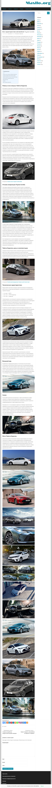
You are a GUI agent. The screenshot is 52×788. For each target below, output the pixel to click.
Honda (38, 27)
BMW (38, 21)
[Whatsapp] (17, 723)
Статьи (10, 8)
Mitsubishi (39, 36)
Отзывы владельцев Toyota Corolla (9, 75)
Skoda (38, 47)
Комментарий (5, 742)
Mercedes (39, 34)
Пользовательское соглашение (8, 776)
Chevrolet (39, 23)
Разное (21, 8)
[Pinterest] (11, 723)
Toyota (5, 726)
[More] (27, 723)
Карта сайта (4, 773)
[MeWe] (13, 723)
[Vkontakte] (25, 723)
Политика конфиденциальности (9, 778)
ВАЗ (38, 58)
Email (3, 762)
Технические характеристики (8, 78)
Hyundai (39, 29)
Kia (37, 31)
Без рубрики (40, 57)
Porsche (39, 44)
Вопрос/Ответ (29, 8)
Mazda (38, 32)
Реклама (4, 781)
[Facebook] (3, 723)
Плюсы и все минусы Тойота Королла (10, 74)
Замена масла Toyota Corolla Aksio (14, 181)
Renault (38, 45)
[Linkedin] (9, 723)
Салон (4, 80)
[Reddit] (7, 723)
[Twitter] (5, 723)
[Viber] (21, 723)
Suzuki (38, 49)
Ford (38, 25)
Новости (16, 8)
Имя (3, 759)
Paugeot (39, 42)
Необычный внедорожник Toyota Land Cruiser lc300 (18, 282)
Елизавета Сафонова (19, 33)
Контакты (4, 783)
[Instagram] (19, 723)
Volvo (38, 55)
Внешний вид (5, 79)
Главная (4, 8)
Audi (38, 19)
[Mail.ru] (23, 723)
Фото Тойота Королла (7, 82)
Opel (38, 40)
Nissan (38, 38)
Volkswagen (39, 53)
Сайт (3, 765)
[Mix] (15, 723)
